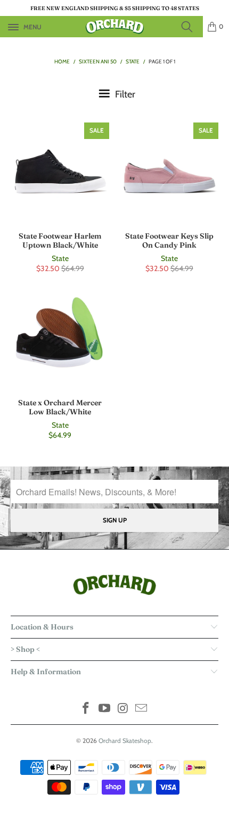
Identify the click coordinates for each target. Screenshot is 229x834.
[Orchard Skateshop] (115, 26)
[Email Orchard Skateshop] (142, 709)
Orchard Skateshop (125, 741)
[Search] (190, 26)
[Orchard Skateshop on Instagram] (124, 709)
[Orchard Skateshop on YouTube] (105, 709)
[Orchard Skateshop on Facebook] (86, 709)
